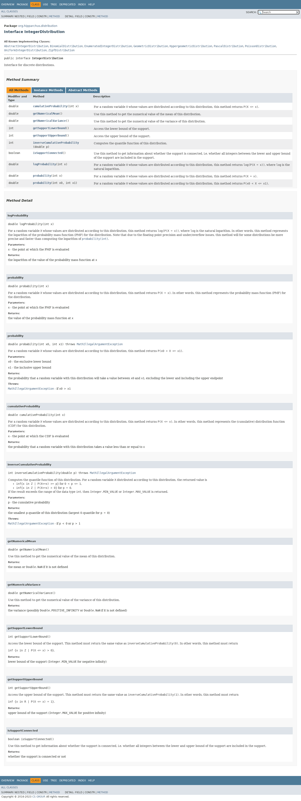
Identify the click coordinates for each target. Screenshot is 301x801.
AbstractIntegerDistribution (26, 46)
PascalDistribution (228, 46)
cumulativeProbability (50, 106)
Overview (7, 4)
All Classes (9, 11)
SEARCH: (251, 12)
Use (45, 4)
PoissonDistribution (260, 46)
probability (42, 175)
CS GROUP (38, 796)
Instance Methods (48, 90)
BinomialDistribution (66, 46)
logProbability (44, 164)
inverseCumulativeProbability (56, 142)
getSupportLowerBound (49, 128)
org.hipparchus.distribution (37, 25)
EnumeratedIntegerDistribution (108, 46)
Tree (54, 4)
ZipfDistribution (61, 50)
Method (54, 16)
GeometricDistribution (151, 46)
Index (82, 4)
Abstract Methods (82, 90)
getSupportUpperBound (49, 135)
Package (22, 4)
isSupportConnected (47, 153)
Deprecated (67, 4)
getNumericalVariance (49, 120)
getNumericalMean (46, 113)
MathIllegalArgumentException (100, 344)
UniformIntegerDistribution (25, 50)
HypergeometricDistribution (191, 46)
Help (91, 4)
